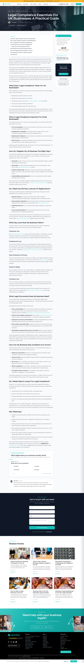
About (39, 4)
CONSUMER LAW (28, 647)
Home (9, 11)
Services (19, 4)
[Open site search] (50, 4)
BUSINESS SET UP (29, 637)
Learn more (41, 661)
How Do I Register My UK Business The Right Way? (21, 42)
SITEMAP (62, 647)
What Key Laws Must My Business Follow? (20, 46)
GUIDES (62, 637)
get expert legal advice (24, 218)
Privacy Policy (43, 259)
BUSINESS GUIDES (64, 636)
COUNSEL (45, 644)
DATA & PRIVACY (29, 645)
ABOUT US (45, 636)
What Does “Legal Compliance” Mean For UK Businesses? (22, 38)
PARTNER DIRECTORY (47, 647)
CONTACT (78, 4)
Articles (13, 11)
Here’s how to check (43, 203)
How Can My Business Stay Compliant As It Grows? (21, 50)
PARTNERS (45, 645)
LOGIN (72, 4)
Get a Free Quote (42, 527)
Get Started (36, 627)
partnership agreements (45, 315)
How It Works (33, 4)
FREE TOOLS (63, 641)
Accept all (73, 661)
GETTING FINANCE (29, 643)
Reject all (66, 661)
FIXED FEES (45, 641)
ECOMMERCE (28, 640)
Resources (45, 4)
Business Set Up (12, 25)
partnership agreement (24, 167)
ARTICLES (62, 644)
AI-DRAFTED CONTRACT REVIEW (32, 636)
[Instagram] (11, 642)
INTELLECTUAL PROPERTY (31, 641)
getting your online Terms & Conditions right (38, 312)
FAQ (61, 645)
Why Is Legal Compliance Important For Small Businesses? (23, 40)
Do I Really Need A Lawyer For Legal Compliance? (21, 52)
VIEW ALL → (27, 648)
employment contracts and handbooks (33, 249)
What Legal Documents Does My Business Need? (21, 48)
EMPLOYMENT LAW (29, 644)
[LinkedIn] (14, 642)
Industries (25, 4)
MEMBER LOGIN (63, 648)
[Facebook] (9, 642)
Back (14, 473)
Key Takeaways (13, 54)
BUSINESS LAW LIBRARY (65, 640)
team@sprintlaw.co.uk (15, 445)
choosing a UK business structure (38, 182)
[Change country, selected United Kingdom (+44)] (31, 516)
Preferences (46, 661)
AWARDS (45, 637)
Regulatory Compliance (21, 11)
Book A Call (47, 627)
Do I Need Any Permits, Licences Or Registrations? (21, 44)
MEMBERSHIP (46, 643)
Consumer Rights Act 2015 (34, 101)
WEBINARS (62, 643)
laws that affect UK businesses (34, 290)
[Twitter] (16, 642)
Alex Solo (14, 22)
